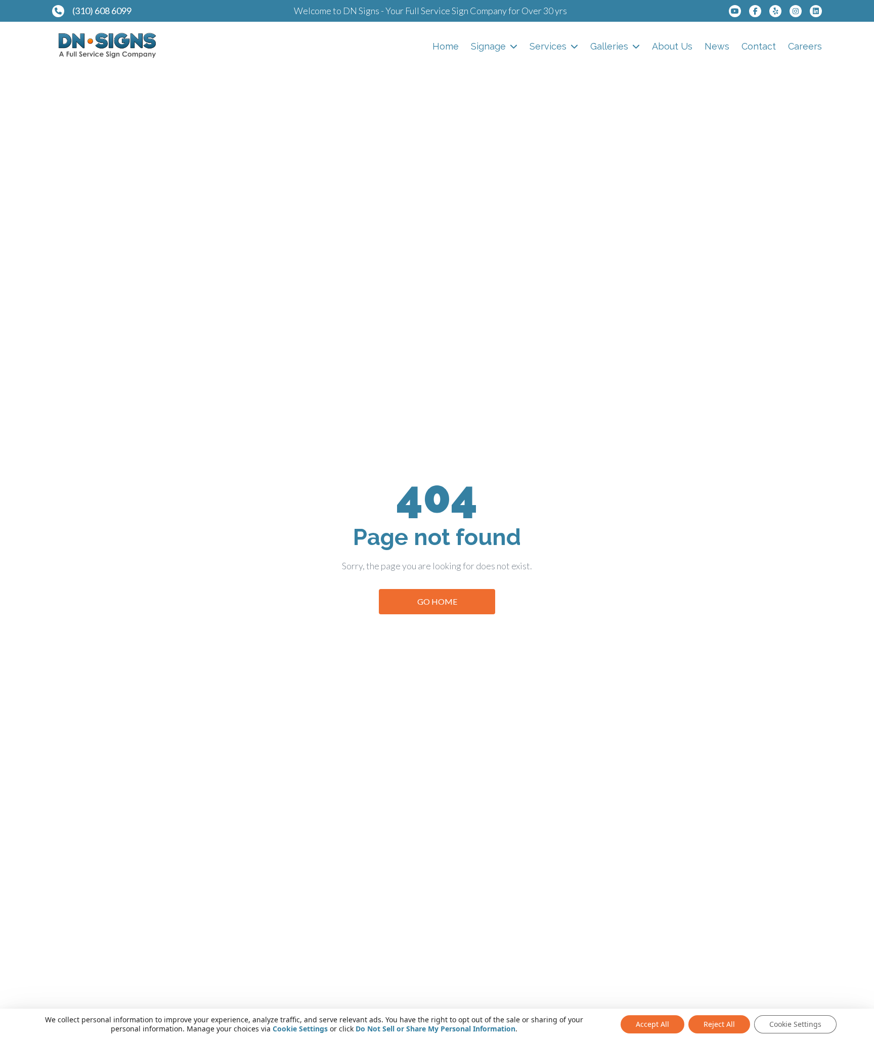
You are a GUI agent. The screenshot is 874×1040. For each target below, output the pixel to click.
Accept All (652, 1024)
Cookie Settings (300, 1028)
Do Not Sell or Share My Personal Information (435, 1028)
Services (548, 46)
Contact (758, 46)
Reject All (719, 1024)
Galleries (609, 46)
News (717, 46)
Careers (805, 46)
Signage (488, 46)
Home (445, 46)
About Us (672, 46)
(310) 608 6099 (102, 10)
